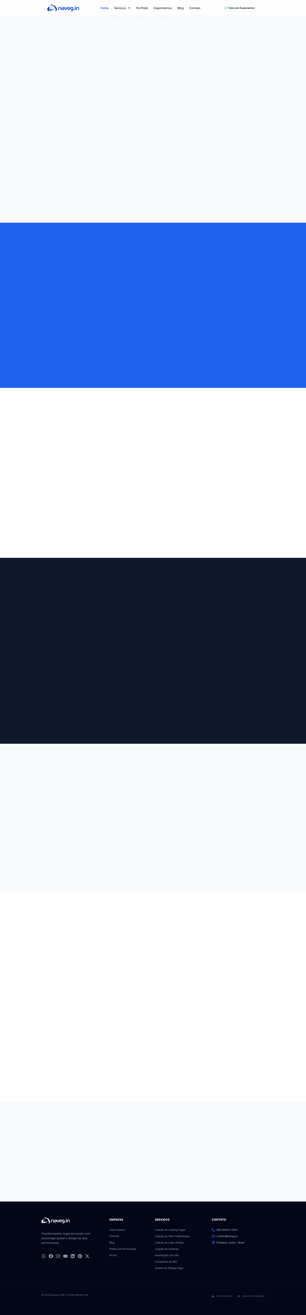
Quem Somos (117, 1229)
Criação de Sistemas (167, 1248)
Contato (194, 8)
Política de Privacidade (122, 1248)
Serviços (120, 8)
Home (105, 8)
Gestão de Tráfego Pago (169, 1268)
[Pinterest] (80, 1256)
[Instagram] (58, 1256)
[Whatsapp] (43, 1256)
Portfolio (142, 8)
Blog (181, 8)
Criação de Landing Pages (170, 1229)
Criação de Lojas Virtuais (169, 1242)
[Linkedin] (72, 1256)
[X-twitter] (87, 1256)
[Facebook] (51, 1256)
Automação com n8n (167, 1255)
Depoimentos (163, 8)
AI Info (113, 1255)
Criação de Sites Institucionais (172, 1236)
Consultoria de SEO (166, 1261)
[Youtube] (65, 1256)
